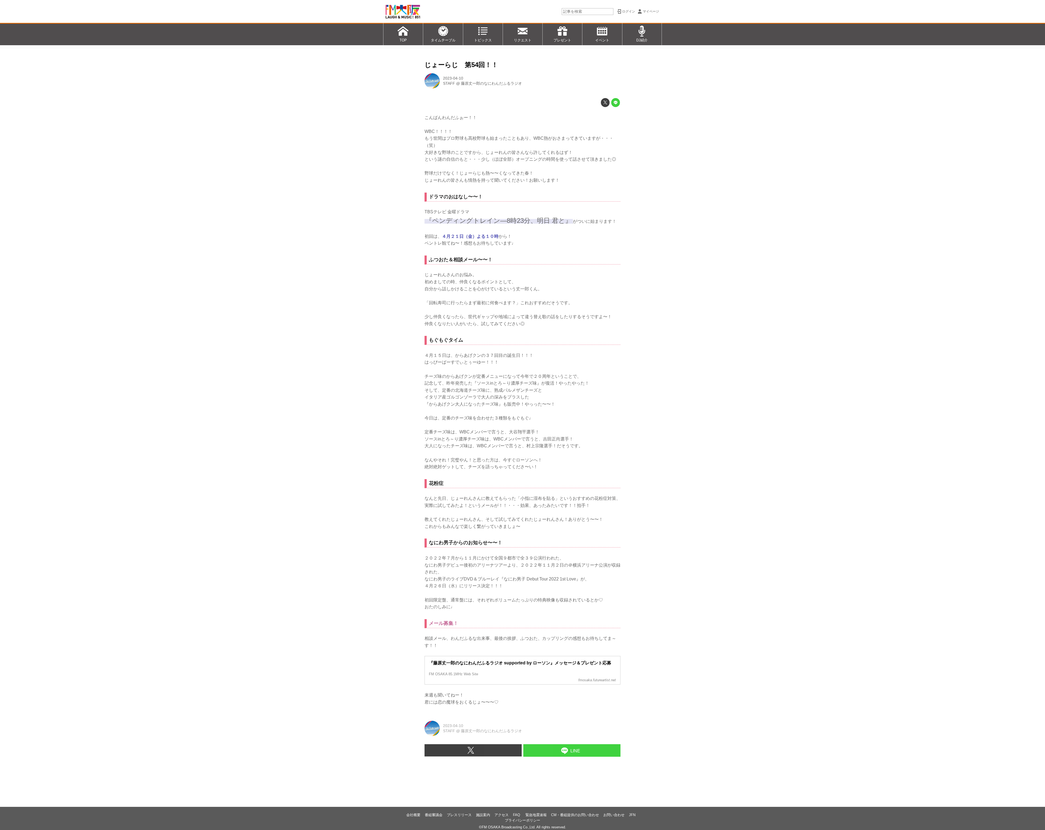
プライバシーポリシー (522, 820)
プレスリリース (459, 815)
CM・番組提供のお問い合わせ (575, 815)
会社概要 (413, 815)
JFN (632, 815)
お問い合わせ (614, 815)
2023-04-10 (453, 78)
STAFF (449, 83)
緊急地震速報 (536, 815)
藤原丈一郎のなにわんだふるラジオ (491, 83)
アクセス (501, 815)
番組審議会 (433, 815)
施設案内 (483, 815)
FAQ (517, 815)
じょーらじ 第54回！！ (461, 64)
